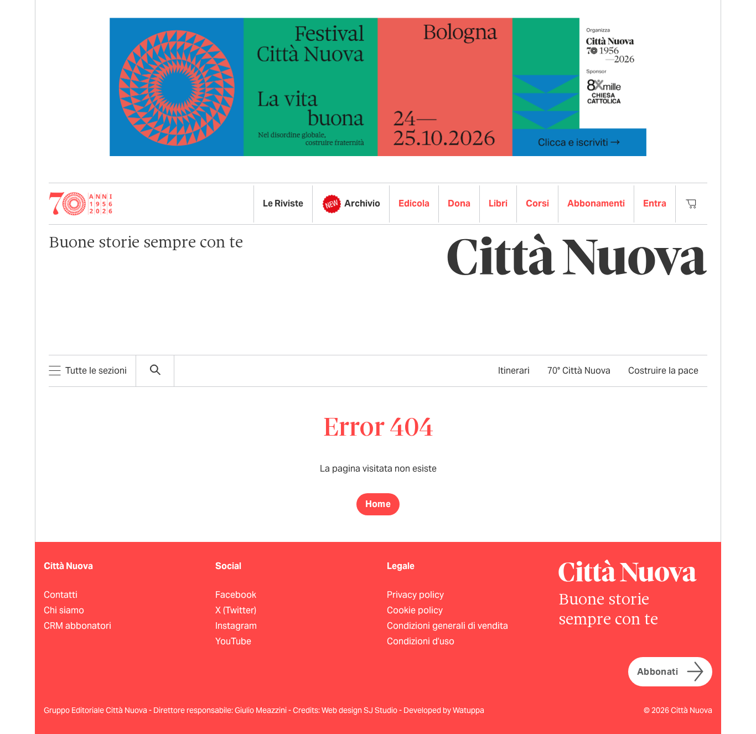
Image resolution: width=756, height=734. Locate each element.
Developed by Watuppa (443, 710)
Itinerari (514, 370)
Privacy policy (415, 595)
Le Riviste (283, 203)
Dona (459, 203)
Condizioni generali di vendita (447, 626)
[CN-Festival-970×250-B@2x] (378, 86)
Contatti (60, 595)
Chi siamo (64, 610)
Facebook (235, 595)
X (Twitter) (235, 610)
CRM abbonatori (77, 626)
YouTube (233, 641)
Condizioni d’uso (420, 641)
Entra (654, 203)
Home (378, 504)
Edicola (413, 203)
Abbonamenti (596, 203)
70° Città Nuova (578, 370)
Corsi (537, 203)
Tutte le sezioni (96, 370)
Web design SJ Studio (360, 710)
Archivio (362, 203)
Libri (498, 203)
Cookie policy (415, 610)
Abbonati (657, 672)
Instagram (236, 626)
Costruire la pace (663, 370)
